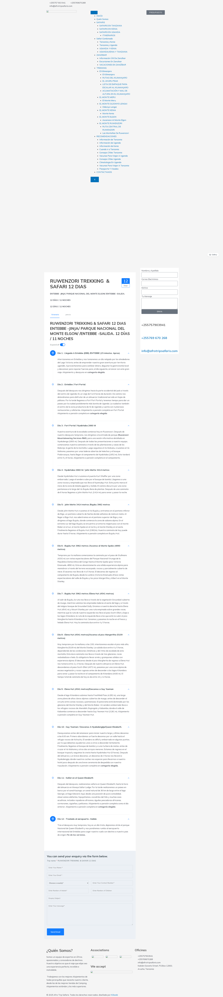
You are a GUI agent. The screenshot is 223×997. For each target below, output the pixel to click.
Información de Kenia (109, 146)
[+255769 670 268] (144, 332)
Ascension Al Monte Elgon (114, 120)
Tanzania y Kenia (107, 42)
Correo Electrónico (149, 279)
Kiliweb (114, 995)
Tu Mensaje (146, 296)
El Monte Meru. (109, 100)
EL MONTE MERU (107, 97)
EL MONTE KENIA (107, 110)
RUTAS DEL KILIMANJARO (114, 77)
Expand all (54, 345)
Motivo (144, 288)
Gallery (214, 255)
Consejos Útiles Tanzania (110, 152)
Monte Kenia (108, 113)
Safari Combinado (105, 38)
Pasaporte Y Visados (108, 169)
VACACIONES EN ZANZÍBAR (112, 64)
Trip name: (52, 860)
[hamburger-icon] (94, 12)
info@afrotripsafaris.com (159, 351)
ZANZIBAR (102, 55)
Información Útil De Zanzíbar (112, 58)
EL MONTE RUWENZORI (110, 123)
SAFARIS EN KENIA (108, 29)
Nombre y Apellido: (150, 270)
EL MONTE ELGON (107, 117)
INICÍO (100, 16)
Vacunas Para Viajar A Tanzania (114, 165)
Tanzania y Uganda (108, 45)
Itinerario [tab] (55, 314)
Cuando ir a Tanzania (109, 149)
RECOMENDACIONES (106, 136)
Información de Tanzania (110, 139)
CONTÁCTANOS (104, 172)
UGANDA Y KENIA (107, 48)
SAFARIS (101, 22)
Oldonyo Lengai (109, 107)
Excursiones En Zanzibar (110, 61)
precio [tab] (68, 314)
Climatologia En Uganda (110, 162)
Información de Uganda (110, 143)
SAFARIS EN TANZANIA (110, 25)
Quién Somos (102, 19)
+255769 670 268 (154, 338)
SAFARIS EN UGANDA (109, 32)
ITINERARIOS (108, 35)
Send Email (55, 932)
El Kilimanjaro (105, 71)
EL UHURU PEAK (110, 81)
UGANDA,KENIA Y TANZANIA (113, 51)
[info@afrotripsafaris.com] (144, 345)
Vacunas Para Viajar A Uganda (113, 156)
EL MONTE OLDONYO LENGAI (113, 103)
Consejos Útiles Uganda (110, 159)
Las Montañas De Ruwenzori (115, 133)
